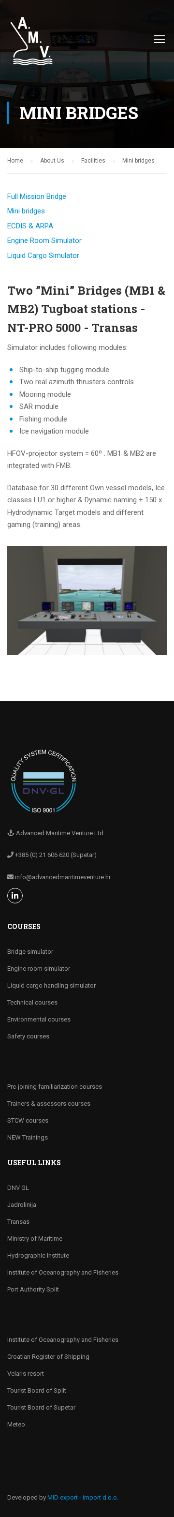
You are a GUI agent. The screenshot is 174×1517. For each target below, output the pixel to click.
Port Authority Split (33, 1289)
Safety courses (28, 1036)
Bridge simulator (30, 951)
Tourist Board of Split (36, 1390)
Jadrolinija (21, 1204)
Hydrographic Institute (38, 1255)
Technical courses (32, 1002)
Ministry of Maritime (34, 1238)
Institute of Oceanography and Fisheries (62, 1272)
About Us (52, 160)
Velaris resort (25, 1373)
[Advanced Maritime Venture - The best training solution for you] (31, 46)
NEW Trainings (27, 1137)
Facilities (93, 160)
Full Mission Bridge (36, 196)
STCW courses (27, 1120)
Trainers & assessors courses (48, 1103)
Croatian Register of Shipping (48, 1356)
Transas (18, 1221)
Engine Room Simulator (44, 240)
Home (15, 160)
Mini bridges (26, 211)
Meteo (16, 1424)
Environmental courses (39, 1019)
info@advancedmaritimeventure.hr (63, 877)
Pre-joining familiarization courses (54, 1086)
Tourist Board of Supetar (41, 1407)
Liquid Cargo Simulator (43, 255)
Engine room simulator (38, 968)
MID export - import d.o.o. (82, 1497)
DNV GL (18, 1187)
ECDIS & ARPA (30, 226)
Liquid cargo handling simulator (51, 985)
